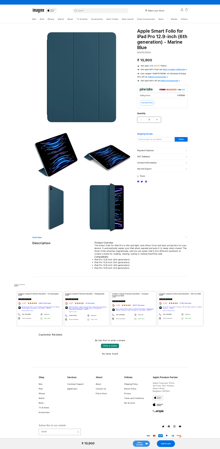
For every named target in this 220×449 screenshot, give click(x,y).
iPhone (42, 394)
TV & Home (44, 408)
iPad (41, 389)
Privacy (127, 394)
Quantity (141, 113)
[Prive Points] (157, 65)
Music (41, 403)
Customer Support (75, 384)
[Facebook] (139, 182)
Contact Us (101, 389)
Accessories (44, 412)
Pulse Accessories (169, 81)
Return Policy (130, 389)
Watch (42, 398)
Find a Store (101, 394)
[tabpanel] (39, 308)
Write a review (110, 346)
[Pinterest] (146, 182)
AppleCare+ (72, 389)
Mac (41, 384)
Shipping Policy (131, 384)
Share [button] (142, 176)
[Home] (38, 10)
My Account (129, 403)
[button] (34, 19)
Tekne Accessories (157, 77)
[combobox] (101, 10)
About (98, 384)
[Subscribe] (78, 432)
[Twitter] (142, 182)
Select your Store (156, 11)
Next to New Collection (174, 69)
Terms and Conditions (134, 398)
